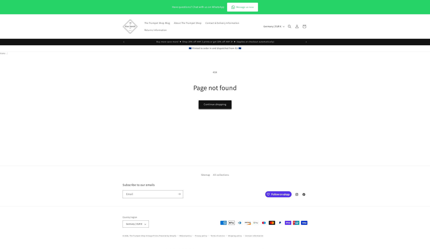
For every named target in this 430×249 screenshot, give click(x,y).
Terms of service (218, 236)
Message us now (245, 7)
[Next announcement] (306, 42)
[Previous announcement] (123, 42)
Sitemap (205, 174)
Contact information (254, 236)
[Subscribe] (179, 194)
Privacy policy (201, 236)
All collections (221, 174)
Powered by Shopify (167, 236)
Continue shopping (215, 104)
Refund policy (185, 236)
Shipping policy (235, 236)
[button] (289, 26)
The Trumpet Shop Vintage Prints (144, 236)
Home (2, 53)
